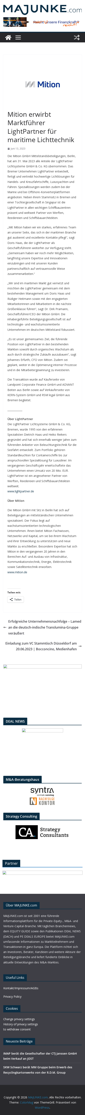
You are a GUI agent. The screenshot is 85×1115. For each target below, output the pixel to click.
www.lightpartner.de (20, 491)
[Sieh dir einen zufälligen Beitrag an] (77, 37)
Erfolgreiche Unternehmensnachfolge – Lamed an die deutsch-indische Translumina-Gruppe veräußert (44, 627)
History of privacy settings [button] (20, 1024)
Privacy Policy (12, 996)
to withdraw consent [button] (17, 1029)
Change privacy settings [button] (19, 1019)
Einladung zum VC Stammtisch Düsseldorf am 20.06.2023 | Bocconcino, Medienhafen (41, 646)
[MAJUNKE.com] (8, 37)
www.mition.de (17, 572)
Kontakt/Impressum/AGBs (20, 988)
